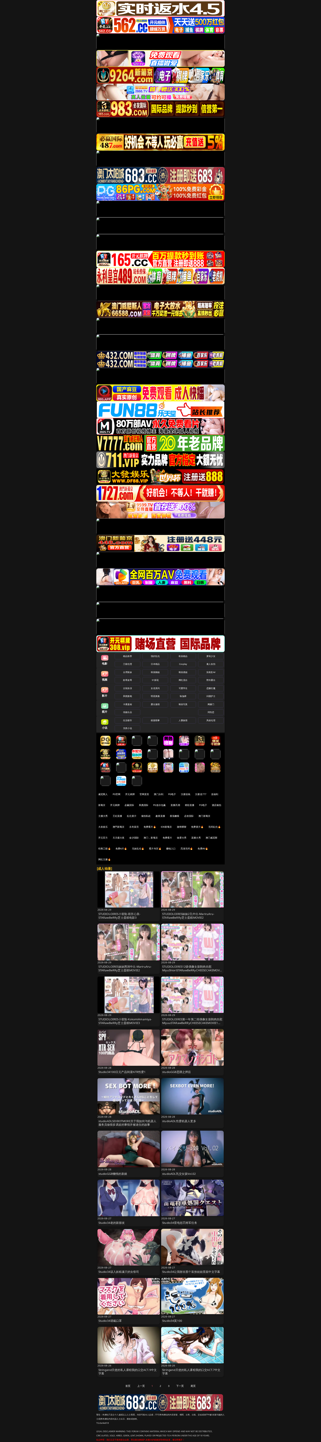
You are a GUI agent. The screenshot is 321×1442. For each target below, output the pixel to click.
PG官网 (117, 794)
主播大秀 (103, 815)
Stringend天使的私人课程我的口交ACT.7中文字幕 (191, 1371)
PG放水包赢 (159, 805)
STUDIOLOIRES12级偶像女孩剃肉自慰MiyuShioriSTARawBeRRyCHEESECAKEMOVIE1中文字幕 (192, 970)
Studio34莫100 (172, 1321)
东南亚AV (211, 672)
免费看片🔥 (150, 826)
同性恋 (211, 712)
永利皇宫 (134, 826)
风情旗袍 (127, 696)
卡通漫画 (127, 704)
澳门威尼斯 (212, 837)
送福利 (214, 794)
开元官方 (103, 837)
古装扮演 (127, 688)
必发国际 (189, 815)
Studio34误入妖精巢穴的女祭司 (118, 1272)
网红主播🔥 (104, 859)
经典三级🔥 (104, 848)
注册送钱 (185, 794)
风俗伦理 (210, 720)
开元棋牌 (130, 794)
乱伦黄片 (131, 815)
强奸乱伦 (155, 656)
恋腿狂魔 (210, 688)
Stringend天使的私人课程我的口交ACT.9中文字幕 (127, 1371)
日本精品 (155, 663)
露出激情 (155, 704)
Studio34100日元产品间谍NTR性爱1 (122, 1072)
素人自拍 (210, 663)
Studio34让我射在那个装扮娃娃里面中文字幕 (191, 1272)
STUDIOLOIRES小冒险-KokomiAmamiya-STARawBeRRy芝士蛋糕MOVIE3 (125, 1021)
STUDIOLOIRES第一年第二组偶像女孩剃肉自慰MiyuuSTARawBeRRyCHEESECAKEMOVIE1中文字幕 (192, 1022)
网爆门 (211, 704)
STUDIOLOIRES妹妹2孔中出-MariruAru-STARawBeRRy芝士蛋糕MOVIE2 (188, 915)
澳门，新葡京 (151, 837)
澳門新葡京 (119, 826)
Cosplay (183, 663)
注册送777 (200, 794)
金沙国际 (134, 837)
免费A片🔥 (121, 848)
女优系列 (155, 688)
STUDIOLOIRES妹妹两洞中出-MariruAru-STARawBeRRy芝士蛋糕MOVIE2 (125, 968)
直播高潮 (175, 805)
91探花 (155, 680)
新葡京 (101, 805)
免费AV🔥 (203, 848)
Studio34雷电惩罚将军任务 (179, 1223)
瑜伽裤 (183, 696)
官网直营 (144, 794)
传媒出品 (127, 712)
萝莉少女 (210, 656)
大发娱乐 (103, 826)
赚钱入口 (171, 848)
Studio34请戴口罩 (110, 1321)
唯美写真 (183, 704)
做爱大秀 (181, 837)
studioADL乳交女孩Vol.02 (179, 1174)
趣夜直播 (160, 815)
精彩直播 (189, 805)
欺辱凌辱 (127, 680)
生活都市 (127, 720)
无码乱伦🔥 (214, 826)
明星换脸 (155, 696)
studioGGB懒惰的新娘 (112, 1174)
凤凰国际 (143, 805)
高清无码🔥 (187, 848)
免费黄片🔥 (197, 826)
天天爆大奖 (119, 837)
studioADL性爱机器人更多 (179, 1121)
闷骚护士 (210, 696)
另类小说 (127, 728)
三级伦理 (127, 663)
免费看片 (167, 837)
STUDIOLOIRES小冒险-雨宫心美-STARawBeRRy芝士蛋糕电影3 (119, 915)
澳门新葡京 (204, 815)
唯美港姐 (183, 672)
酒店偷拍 (216, 805)
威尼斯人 (103, 794)
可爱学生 (183, 688)
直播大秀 (196, 837)
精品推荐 (127, 656)
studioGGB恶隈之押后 (176, 1072)
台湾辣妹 (127, 672)
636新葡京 (166, 826)
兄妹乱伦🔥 (138, 848)
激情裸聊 (181, 826)
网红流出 (183, 680)
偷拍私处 (146, 815)
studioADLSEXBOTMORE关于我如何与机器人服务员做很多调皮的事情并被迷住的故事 (127, 1123)
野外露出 (210, 680)
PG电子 (172, 794)
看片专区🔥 (155, 848)
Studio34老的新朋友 (111, 1223)
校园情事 (155, 720)
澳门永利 (158, 794)
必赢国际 (129, 805)
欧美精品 (183, 656)
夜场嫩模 (174, 815)
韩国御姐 (155, 672)
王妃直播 (117, 815)
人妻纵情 (183, 720)
